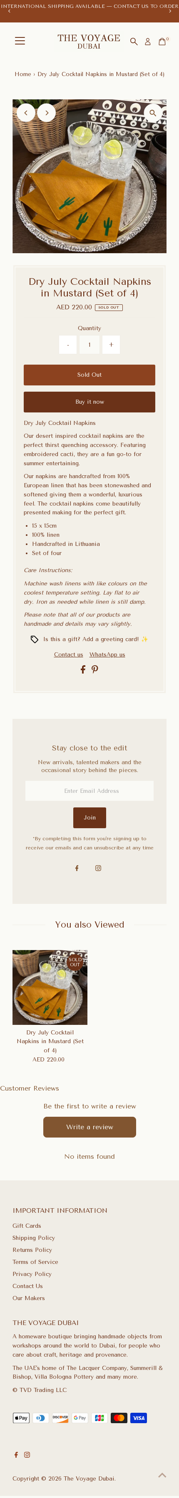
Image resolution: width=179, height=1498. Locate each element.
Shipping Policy (33, 1237)
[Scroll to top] (162, 1475)
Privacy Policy (32, 1274)
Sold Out (89, 374)
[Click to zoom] (153, 113)
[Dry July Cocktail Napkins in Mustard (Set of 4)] (49, 987)
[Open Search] (134, 41)
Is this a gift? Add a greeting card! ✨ (95, 639)
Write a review (89, 1127)
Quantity (89, 328)
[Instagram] (98, 869)
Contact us (68, 655)
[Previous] (9, 11)
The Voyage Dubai (89, 1478)
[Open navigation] (19, 41)
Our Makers (28, 1298)
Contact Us (27, 1286)
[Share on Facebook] (84, 671)
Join (90, 817)
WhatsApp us (107, 654)
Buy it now (89, 401)
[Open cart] (162, 41)
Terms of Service (35, 1262)
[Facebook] (77, 869)
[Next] (169, 11)
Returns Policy (32, 1249)
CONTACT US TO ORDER (146, 6)
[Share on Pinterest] (95, 671)
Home (23, 74)
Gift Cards (26, 1225)
